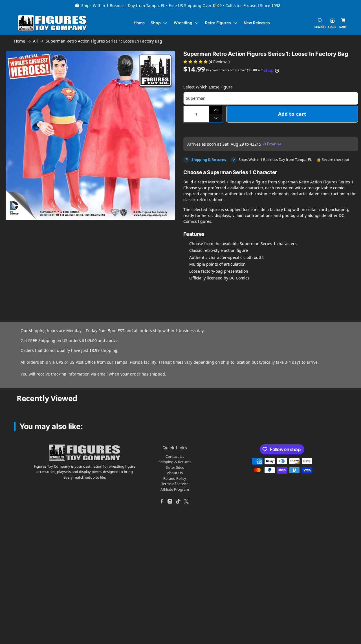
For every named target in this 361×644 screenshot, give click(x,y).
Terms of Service (174, 483)
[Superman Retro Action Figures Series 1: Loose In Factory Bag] (90, 135)
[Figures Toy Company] (52, 23)
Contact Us (175, 456)
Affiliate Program (174, 489)
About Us (175, 472)
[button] (20, 240)
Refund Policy (174, 478)
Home (139, 22)
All (35, 41)
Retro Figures (218, 22)
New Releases (257, 22)
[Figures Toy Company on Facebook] (162, 501)
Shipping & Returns (208, 159)
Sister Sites (175, 467)
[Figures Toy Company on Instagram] (170, 501)
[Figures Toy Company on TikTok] (178, 501)
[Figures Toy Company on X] (186, 501)
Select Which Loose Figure (208, 87)
